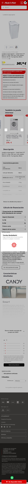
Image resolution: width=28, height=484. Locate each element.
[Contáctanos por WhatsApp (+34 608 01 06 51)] (26, 478)
